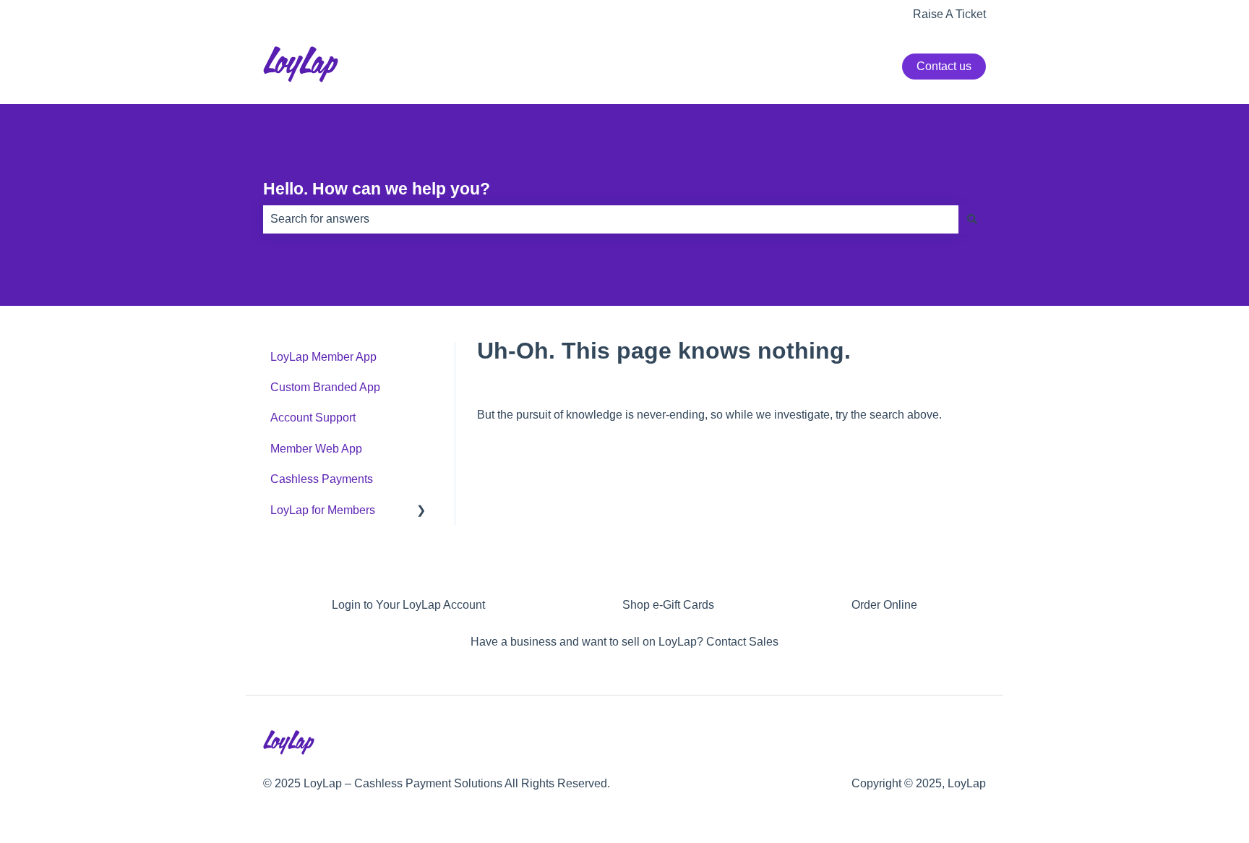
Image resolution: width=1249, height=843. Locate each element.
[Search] (972, 219)
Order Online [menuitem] (884, 605)
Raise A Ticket (949, 14)
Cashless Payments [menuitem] (321, 479)
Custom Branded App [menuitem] (325, 387)
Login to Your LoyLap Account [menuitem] (408, 605)
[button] (421, 511)
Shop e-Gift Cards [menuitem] (668, 605)
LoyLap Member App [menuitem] (323, 357)
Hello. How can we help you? (376, 188)
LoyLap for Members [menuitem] (322, 510)
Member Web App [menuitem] (316, 448)
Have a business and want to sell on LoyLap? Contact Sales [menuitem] (624, 642)
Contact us (944, 66)
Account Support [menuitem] (313, 417)
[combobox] (610, 219)
